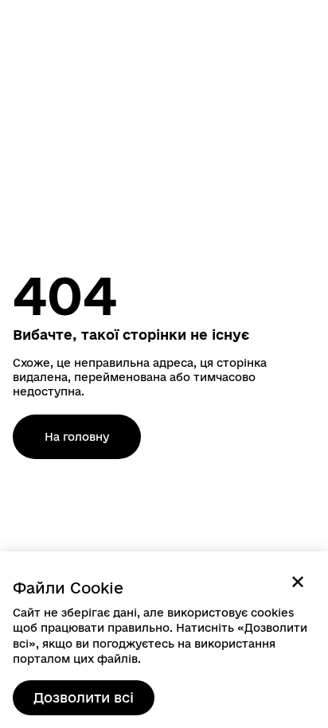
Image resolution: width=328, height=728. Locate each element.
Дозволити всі (83, 697)
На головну (77, 436)
